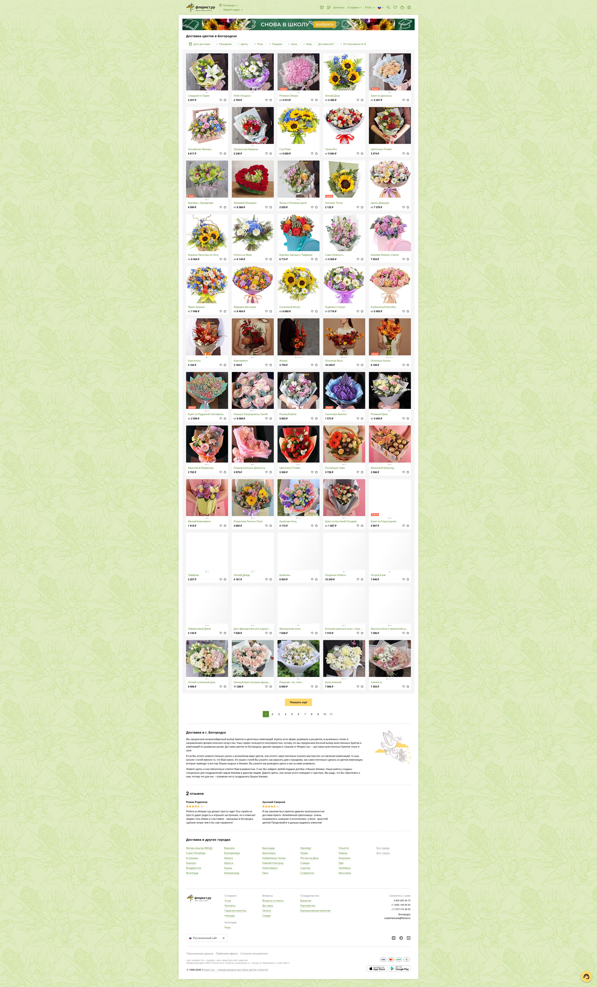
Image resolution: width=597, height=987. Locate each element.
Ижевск (228, 858)
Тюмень (342, 853)
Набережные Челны (274, 858)
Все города (383, 848)
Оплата (266, 910)
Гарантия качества (235, 910)
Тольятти (343, 848)
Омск (265, 873)
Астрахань (192, 858)
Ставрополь (307, 873)
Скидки (266, 915)
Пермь (304, 853)
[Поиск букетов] (388, 7)
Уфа (340, 863)
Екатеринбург (232, 853)
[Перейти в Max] (408, 938)
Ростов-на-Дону (309, 858)
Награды (230, 915)
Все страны (383, 853)
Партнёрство (307, 905)
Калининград (231, 873)
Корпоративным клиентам (315, 910)
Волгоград (192, 873)
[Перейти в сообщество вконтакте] (394, 938)
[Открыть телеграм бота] (401, 938)
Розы (228, 927)
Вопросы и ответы (273, 900)
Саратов (305, 868)
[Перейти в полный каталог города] (201, 7)
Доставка (267, 905)
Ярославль (344, 873)
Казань (228, 868)
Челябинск (344, 868)
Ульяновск (344, 858)
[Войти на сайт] (409, 7)
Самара (305, 863)
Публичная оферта (227, 953)
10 (324, 714)
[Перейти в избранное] (395, 7)
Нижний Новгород (272, 863)
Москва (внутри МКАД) (199, 848)
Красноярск (269, 853)
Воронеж (229, 848)
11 (331, 714)
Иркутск (228, 863)
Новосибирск (270, 868)
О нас (228, 900)
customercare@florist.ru (397, 918)
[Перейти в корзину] (402, 7)
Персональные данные (200, 953)
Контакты (230, 905)
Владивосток (193, 868)
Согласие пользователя (254, 953)
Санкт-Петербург (196, 853)
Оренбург (305, 848)
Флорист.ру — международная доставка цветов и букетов (235, 969)
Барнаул (191, 863)
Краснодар (268, 848)
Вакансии (305, 900)
